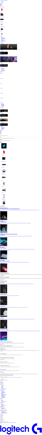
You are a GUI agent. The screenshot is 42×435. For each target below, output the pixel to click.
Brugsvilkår (1, 422)
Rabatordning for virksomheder (4, 412)
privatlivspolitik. (20, 377)
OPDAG (1, 71)
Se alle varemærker (11, 374)
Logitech (2, 1)
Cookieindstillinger (13, 422)
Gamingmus (2, 391)
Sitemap (15, 422)
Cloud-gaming (2, 395)
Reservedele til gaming (3, 397)
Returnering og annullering (3, 405)
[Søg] (0, 131)
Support (1, 3)
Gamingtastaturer (2, 392)
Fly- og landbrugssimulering (3, 394)
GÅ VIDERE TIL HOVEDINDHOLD (3, 0)
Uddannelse (2, 2)
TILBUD (1, 130)
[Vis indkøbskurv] (0, 133)
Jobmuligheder (2, 385)
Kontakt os (2, 404)
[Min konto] (0, 132)
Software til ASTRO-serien (3, 401)
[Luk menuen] (0, 72)
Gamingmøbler (2, 396)
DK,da (1, 421)
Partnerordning (2, 411)
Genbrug (2, 388)
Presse (2, 387)
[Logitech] (1, 4)
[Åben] (1, 133)
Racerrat (2, 393)
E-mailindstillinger (3, 408)
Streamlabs (2, 400)
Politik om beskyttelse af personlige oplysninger (6, 422)
